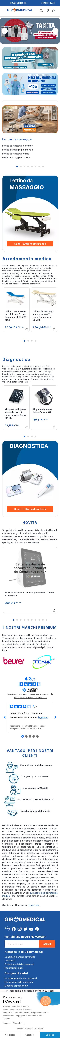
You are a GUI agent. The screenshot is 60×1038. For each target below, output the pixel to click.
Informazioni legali (14, 968)
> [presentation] (55, 30)
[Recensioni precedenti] (5, 717)
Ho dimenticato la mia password (21, 978)
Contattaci (48, 3)
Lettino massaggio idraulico (16, 157)
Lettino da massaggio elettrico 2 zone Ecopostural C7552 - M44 (16, 315)
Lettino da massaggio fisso (15, 153)
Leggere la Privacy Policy (13, 1023)
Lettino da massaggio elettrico (17, 145)
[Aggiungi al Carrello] (26, 328)
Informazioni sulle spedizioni (19, 982)
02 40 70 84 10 (18, 3)
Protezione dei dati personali (19, 964)
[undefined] (51, 694)
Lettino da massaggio (17, 139)
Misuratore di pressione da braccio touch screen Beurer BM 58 (16, 413)
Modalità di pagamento (16, 985)
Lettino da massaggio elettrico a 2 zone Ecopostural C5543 (43, 315)
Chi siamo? (10, 960)
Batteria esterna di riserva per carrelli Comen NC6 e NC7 (29, 594)
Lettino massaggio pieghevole (17, 149)
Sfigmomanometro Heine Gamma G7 (42, 410)
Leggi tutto (34, 905)
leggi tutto (43, 717)
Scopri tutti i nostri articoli (30, 243)
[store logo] (20, 11)
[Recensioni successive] (55, 717)
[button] (17, 166)
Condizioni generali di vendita (20, 957)
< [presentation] (4, 30)
